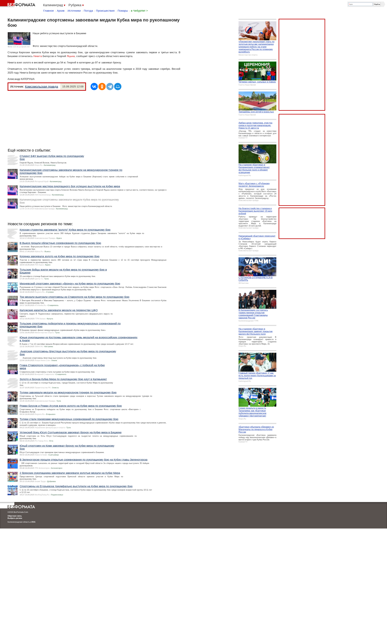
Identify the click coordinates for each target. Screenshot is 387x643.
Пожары (123, 10)
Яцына (71, 56)
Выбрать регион (15, 518)
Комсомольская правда (41, 86)
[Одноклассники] (102, 86)
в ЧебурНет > (139, 10)
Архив (61, 10)
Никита (37, 56)
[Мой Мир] (117, 86)
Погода (88, 10)
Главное (48, 10)
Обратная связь (15, 516)
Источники (74, 10)
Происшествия (105, 10)
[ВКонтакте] (94, 86)
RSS (33, 522)
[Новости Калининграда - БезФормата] (18, 4)
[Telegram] (110, 86)
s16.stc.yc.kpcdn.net (21, 47)
